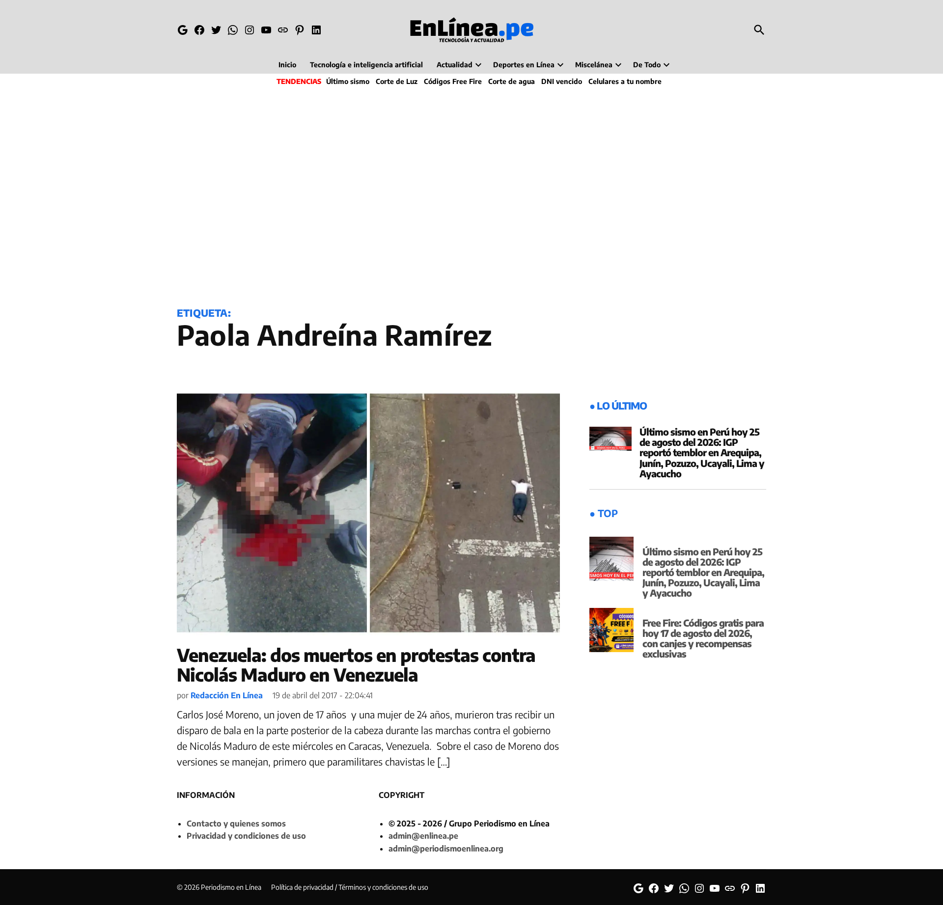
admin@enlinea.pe (423, 836)
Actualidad (454, 64)
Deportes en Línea (524, 64)
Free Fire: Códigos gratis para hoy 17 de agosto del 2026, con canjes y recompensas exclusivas (703, 638)
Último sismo (347, 81)
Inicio (287, 64)
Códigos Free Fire (453, 81)
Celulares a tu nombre (625, 81)
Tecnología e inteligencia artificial (366, 64)
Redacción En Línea (227, 695)
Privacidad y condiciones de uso (246, 836)
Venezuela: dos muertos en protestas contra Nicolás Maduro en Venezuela (356, 665)
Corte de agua (511, 81)
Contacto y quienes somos (236, 823)
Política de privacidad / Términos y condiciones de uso (349, 887)
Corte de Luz (396, 81)
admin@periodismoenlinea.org (445, 848)
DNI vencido (561, 81)
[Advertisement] (471, 194)
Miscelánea (593, 64)
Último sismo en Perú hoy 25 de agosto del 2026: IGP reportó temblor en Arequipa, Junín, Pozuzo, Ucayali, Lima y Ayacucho (701, 452)
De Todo (647, 64)
